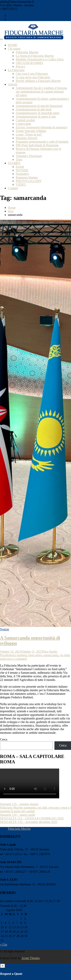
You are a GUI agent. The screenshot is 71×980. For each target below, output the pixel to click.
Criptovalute (23, 123)
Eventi (20, 166)
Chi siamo (14, 48)
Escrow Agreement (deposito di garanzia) (41, 127)
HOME (12, 45)
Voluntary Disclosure (29, 156)
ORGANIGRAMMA (29, 63)
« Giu (3, 944)
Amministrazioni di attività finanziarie (39, 106)
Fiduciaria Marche (27, 52)
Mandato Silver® (26, 138)
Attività (12, 84)
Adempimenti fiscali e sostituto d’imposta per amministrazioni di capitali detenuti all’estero (41, 91)
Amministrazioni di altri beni (33, 109)
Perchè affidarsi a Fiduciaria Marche (38, 80)
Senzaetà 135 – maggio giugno (19, 804)
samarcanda (50, 655)
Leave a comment (16, 658)
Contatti (13, 188)
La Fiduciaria (16, 70)
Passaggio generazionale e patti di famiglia (42, 141)
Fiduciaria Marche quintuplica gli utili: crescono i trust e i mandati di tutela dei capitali (35, 809)
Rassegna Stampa (27, 177)
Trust (19, 159)
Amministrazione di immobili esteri (37, 113)
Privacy (20, 66)
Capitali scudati (25, 120)
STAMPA (14, 163)
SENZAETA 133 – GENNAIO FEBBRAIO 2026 (32, 818)
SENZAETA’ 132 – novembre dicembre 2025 (28, 822)
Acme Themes (30, 958)
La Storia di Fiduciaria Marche (35, 55)
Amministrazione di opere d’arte (36, 116)
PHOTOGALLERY (29, 181)
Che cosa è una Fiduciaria (32, 73)
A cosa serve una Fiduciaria (33, 77)
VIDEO (21, 184)
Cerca (3, 739)
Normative (22, 173)
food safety (35, 655)
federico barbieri (16, 655)
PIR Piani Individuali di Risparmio (37, 145)
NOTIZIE (22, 170)
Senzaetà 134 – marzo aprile (17, 814)
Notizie (4, 629)
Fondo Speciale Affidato (31, 131)
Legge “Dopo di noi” (29, 134)
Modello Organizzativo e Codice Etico (40, 59)
